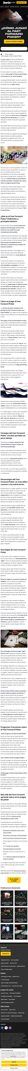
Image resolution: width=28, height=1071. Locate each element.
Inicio (2, 6)
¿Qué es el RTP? (13, 963)
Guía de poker (12, 999)
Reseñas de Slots (14, 6)
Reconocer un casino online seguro (9, 1012)
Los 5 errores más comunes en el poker (14, 838)
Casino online (12, 1009)
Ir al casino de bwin (14, 880)
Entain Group (21, 1012)
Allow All (14, 1062)
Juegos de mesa (4, 993)
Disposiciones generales (16, 1016)
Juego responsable (5, 1016)
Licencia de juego (5, 1019)
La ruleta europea (5, 979)
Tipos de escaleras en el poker (12, 849)
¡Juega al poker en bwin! (14, 41)
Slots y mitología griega (6, 969)
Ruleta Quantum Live (6, 986)
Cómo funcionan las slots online (8, 966)
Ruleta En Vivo (15, 976)
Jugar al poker (4, 999)
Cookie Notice (13, 1056)
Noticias (7, 6)
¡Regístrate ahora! (21, 2)
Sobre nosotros (4, 1009)
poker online (5, 59)
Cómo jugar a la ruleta (6, 976)
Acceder (13, 2)
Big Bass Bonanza (21, 966)
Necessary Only (14, 1065)
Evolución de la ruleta (17, 986)
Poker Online (9, 54)
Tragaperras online (5, 960)
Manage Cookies (14, 1068)
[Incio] (1, 54)
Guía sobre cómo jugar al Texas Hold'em (15, 835)
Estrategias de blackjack (6, 996)
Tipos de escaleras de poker (7, 1002)
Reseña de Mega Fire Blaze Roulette (9, 982)
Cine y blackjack (17, 996)
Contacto (5, 954)
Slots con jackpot (15, 960)
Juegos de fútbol (5, 963)
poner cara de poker (13, 846)
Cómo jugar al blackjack (14, 993)
